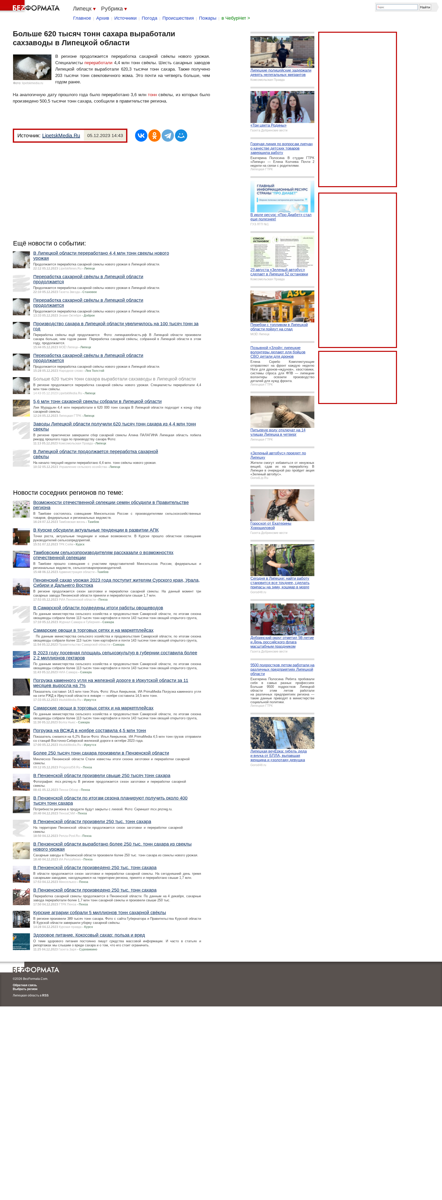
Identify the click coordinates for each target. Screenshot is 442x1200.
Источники (125, 18)
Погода (149, 18)
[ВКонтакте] (141, 135)
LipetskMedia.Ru (61, 135)
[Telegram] (168, 135)
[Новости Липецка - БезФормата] (30, 6)
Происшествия (178, 18)
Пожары (207, 18)
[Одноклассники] (154, 135)
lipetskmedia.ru (32, 83)
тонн (152, 94)
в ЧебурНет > (236, 18)
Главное (82, 18)
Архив (102, 18)
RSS (45, 995)
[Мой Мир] (181, 135)
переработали (98, 62)
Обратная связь (25, 985)
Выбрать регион (25, 989)
